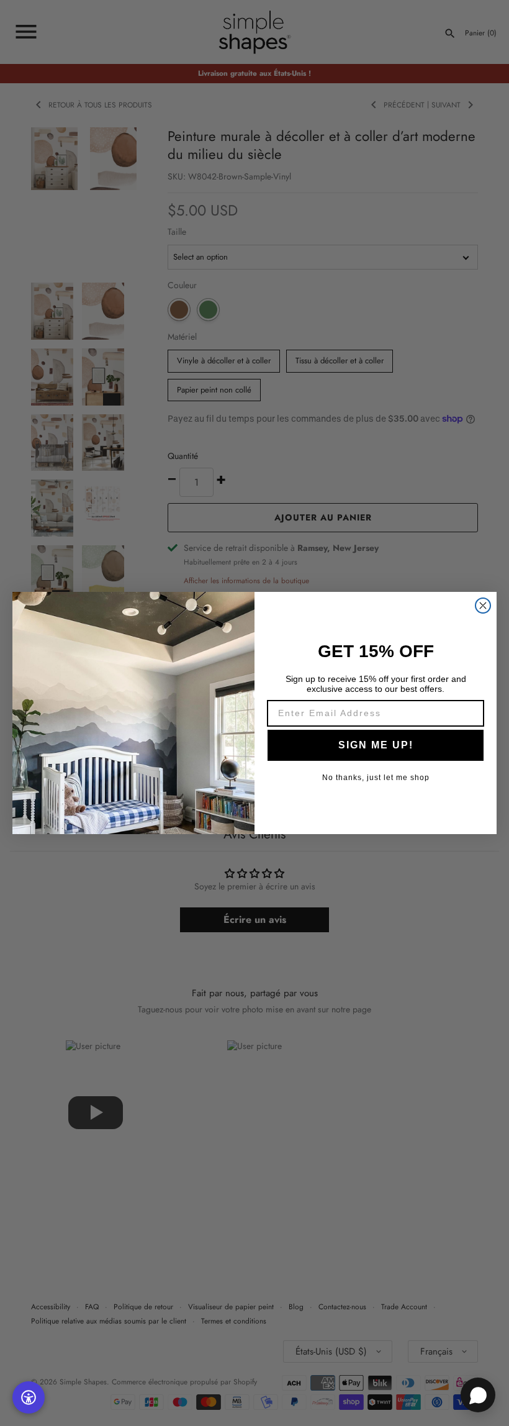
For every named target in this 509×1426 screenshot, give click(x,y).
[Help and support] (478, 1395)
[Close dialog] (482, 605)
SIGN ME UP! (375, 745)
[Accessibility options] (28, 1397)
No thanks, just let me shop (376, 777)
